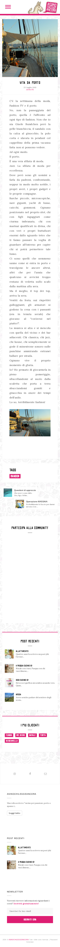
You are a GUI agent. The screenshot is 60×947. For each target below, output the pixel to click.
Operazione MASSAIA (36, 501)
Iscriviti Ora (30, 919)
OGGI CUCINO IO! (22, 680)
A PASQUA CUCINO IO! (24, 665)
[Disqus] (30, 577)
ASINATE (30, 90)
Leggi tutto (14, 813)
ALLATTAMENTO (22, 651)
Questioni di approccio (25, 490)
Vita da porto (30, 82)
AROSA (18, 694)
